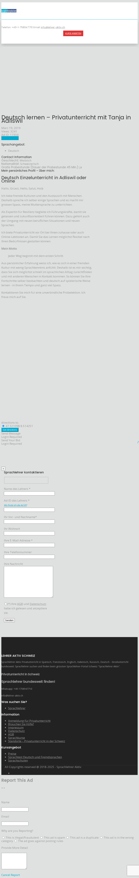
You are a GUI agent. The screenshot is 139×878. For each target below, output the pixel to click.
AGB (11, 734)
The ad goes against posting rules (40, 841)
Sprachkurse (16, 738)
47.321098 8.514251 (19, 426)
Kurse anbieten (73, 33)
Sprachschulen (18, 760)
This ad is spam (55, 837)
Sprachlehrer (10, 138)
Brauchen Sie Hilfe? (21, 724)
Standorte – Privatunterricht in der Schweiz (36, 741)
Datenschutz (16, 731)
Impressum (16, 727)
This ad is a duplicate (84, 837)
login (4, 10)
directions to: (10, 422)
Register (11, 10)
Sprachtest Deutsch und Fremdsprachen (35, 757)
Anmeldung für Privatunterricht (29, 721)
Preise (12, 754)
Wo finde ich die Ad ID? (15, 505)
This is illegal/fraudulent (22, 837)
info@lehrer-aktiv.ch (53, 27)
